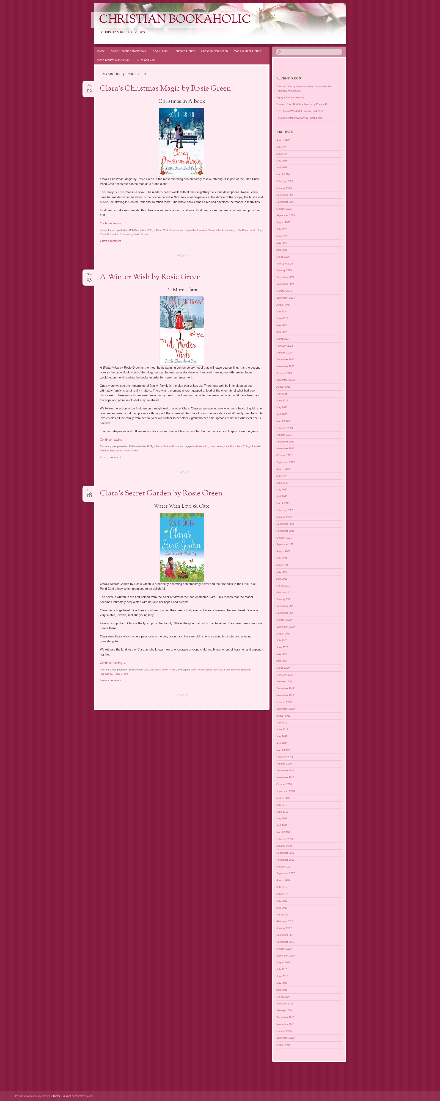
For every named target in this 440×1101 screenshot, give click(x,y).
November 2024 (285, 284)
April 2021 (281, 578)
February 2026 (284, 181)
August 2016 (283, 962)
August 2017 (283, 880)
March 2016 (283, 996)
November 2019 (285, 695)
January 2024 (284, 352)
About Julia (160, 51)
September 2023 (285, 379)
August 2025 (283, 222)
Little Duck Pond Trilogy (249, 230)
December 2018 (285, 770)
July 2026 (281, 147)
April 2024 (281, 332)
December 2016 (285, 935)
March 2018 (283, 832)
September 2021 (285, 544)
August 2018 (283, 798)
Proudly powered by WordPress (33, 1096)
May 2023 (281, 407)
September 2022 (285, 462)
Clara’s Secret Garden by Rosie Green (161, 493)
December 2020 (285, 606)
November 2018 (285, 777)
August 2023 (283, 386)
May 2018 (281, 818)
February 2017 (284, 921)
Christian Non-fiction (214, 51)
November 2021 (285, 530)
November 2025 (285, 201)
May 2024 (281, 325)
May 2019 (281, 736)
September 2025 (285, 215)
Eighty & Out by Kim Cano (290, 97)
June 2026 (282, 154)
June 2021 (282, 565)
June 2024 (282, 318)
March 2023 (283, 421)
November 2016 (285, 941)
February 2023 (284, 428)
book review (199, 230)
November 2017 (285, 859)
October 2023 (284, 373)
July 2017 (281, 887)
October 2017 (284, 866)
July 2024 (281, 311)
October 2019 (284, 702)
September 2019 (285, 708)
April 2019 (281, 743)
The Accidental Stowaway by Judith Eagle (299, 118)
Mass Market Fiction (247, 51)
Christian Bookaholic (175, 20)
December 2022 (285, 441)
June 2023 (282, 400)
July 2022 (281, 476)
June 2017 (282, 893)
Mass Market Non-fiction (113, 60)
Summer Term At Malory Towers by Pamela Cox (303, 104)
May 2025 (281, 243)
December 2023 (285, 359)
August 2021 (283, 551)
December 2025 (285, 195)
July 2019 (281, 722)
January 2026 (284, 188)
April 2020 (281, 660)
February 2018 (284, 839)
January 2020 (284, 681)
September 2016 (285, 955)
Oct (89, 492)
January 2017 (284, 928)
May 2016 (281, 982)
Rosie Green (141, 234)
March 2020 (283, 667)
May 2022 (281, 489)
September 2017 (285, 873)
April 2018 (281, 825)
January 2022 (284, 517)
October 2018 (284, 784)
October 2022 (284, 455)
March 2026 (283, 174)
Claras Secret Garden (217, 669)
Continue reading (113, 223)
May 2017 (281, 900)
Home (101, 51)
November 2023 (285, 366)
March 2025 (283, 256)
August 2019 (283, 715)
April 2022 (281, 496)
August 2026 (283, 140)
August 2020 (283, 633)
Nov (89, 275)
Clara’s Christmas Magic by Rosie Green (165, 88)
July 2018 (281, 805)
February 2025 (284, 263)
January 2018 (284, 846)
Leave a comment (110, 240)
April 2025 (281, 249)
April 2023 (281, 414)
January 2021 (284, 599)
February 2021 (284, 592)
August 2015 (283, 1044)
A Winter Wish (200, 446)
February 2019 (284, 757)
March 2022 (283, 503)
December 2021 (285, 524)
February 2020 (284, 674)
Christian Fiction (184, 51)
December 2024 (285, 277)
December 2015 (285, 1017)
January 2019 (284, 763)
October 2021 (284, 537)
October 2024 (284, 290)
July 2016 (281, 969)
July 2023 (281, 393)
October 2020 (284, 619)
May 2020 (281, 654)
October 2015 (284, 1031)
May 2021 (281, 571)
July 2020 (281, 640)
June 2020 (282, 647)
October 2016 (284, 948)
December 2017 (285, 852)
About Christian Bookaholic (129, 51)
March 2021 (283, 585)
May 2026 (281, 160)
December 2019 (285, 688)
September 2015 (285, 1037)
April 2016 (281, 989)
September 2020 (285, 626)
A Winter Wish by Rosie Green (150, 277)
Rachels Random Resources (116, 234)
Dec (89, 87)
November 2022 (285, 448)
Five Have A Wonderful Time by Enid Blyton (300, 111)
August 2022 (283, 469)
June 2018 (282, 811)
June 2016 (282, 976)
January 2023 (284, 434)
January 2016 (284, 1010)
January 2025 (284, 270)
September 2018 (285, 791)
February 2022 (284, 510)
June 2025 (282, 236)
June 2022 (282, 482)
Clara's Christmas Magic (221, 230)
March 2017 (283, 914)
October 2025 (284, 208)
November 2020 (285, 613)
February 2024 (284, 345)
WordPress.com (84, 1096)
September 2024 (285, 297)
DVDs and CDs (145, 60)
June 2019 (282, 729)
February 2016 (284, 1003)
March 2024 (283, 338)
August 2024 (283, 304)
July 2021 (281, 558)
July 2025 (281, 229)
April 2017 (281, 907)
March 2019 (283, 750)
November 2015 (285, 1024)
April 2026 (281, 167)
